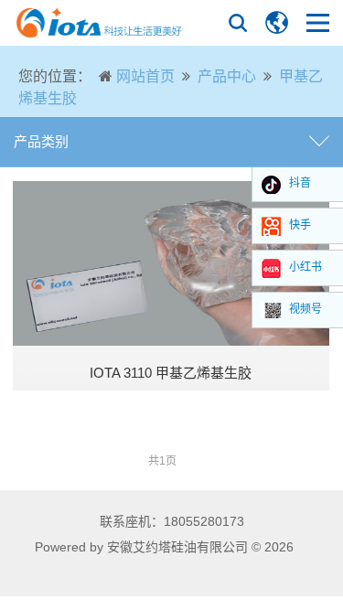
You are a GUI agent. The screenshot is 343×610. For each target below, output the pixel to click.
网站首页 (145, 76)
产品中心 (227, 76)
